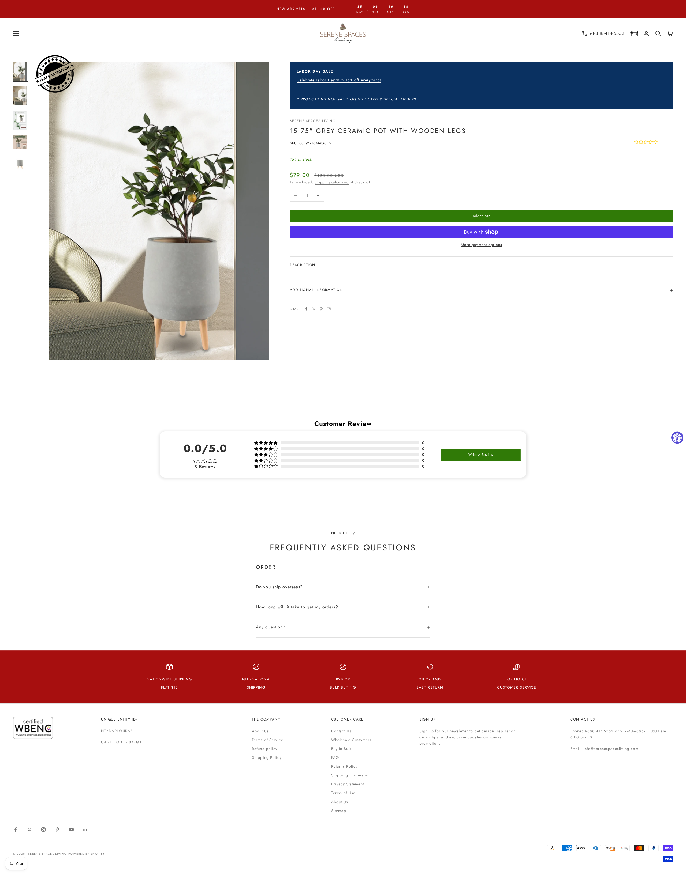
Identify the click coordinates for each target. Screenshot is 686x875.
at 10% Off (323, 9)
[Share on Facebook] (306, 309)
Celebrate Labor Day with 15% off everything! (339, 80)
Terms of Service (267, 740)
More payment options (481, 244)
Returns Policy (344, 766)
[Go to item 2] (20, 96)
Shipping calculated (332, 182)
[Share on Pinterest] (321, 309)
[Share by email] (329, 309)
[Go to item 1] (20, 72)
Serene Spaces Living (313, 120)
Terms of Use (343, 793)
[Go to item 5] (20, 164)
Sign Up (427, 719)
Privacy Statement (347, 784)
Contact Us (341, 731)
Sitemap (338, 810)
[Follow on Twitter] (29, 829)
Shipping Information (351, 775)
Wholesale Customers (351, 740)
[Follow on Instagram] (43, 829)
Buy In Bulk (341, 748)
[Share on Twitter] (314, 309)
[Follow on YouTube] (71, 829)
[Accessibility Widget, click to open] (677, 437)
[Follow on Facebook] (15, 829)
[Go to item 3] (20, 120)
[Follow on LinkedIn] (85, 829)
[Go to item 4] (20, 141)
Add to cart (481, 215)
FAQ (335, 757)
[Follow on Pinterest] (57, 829)
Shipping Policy (267, 757)
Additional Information (316, 289)
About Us (260, 731)
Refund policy (265, 748)
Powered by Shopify (86, 853)
